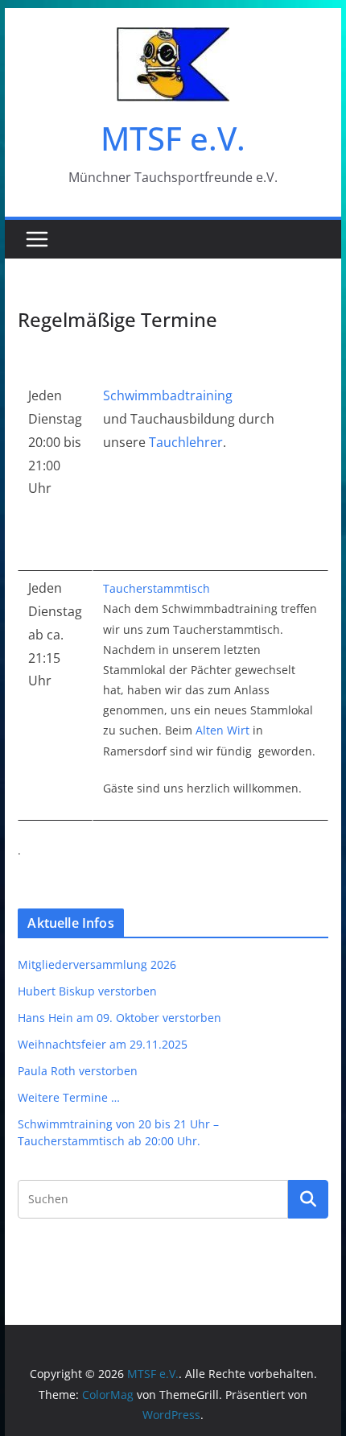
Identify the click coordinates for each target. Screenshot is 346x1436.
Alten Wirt (222, 730)
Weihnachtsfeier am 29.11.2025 (102, 1044)
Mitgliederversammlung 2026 (97, 964)
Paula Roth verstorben (78, 1070)
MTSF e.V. (173, 138)
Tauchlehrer (186, 442)
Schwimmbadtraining (168, 395)
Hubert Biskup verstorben (87, 991)
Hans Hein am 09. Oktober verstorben (119, 1017)
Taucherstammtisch (156, 588)
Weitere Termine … (69, 1097)
